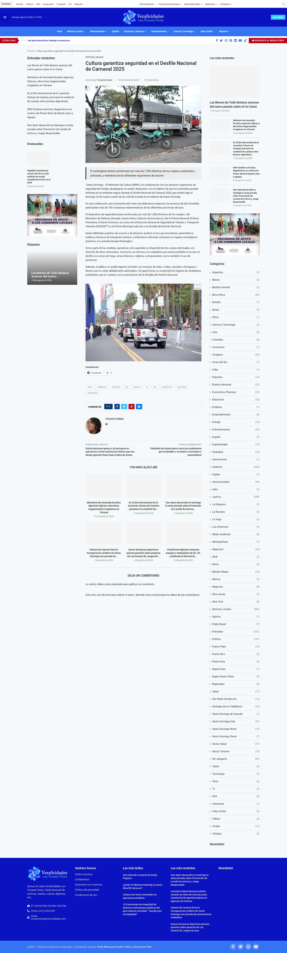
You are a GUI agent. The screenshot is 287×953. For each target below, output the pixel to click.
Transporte (61, 4)
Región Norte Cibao (192, 4)
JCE (70, 4)
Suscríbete (278, 17)
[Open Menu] (5, 17)
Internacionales (97, 31)
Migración (78, 4)
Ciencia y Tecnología (183, 31)
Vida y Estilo (206, 31)
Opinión (115, 31)
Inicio (59, 31)
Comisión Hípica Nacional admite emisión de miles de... (52, 40)
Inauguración (48, 4)
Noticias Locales (75, 31)
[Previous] (22, 40)
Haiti (38, 4)
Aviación (19, 4)
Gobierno (29, 4)
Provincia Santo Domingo (168, 4)
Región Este (210, 4)
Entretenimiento (158, 31)
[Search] (283, 4)
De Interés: (6, 4)
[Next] (25, 40)
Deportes (223, 31)
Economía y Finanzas (134, 31)
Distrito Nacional (146, 4)
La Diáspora (225, 4)
